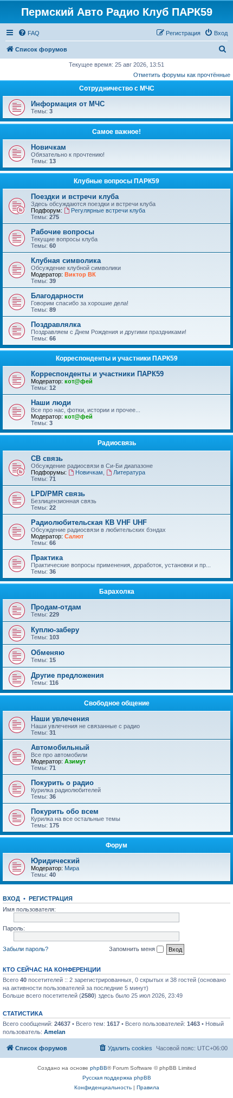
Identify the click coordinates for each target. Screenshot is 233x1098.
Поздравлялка (56, 324)
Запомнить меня (133, 949)
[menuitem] (29, 33)
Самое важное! (116, 132)
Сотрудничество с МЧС (116, 88)
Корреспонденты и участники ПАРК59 (117, 358)
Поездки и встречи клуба (75, 196)
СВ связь (47, 458)
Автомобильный (60, 747)
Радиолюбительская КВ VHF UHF (89, 522)
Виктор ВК (80, 274)
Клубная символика (66, 260)
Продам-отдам (56, 607)
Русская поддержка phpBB (116, 1078)
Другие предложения (67, 675)
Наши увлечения (60, 719)
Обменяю (47, 652)
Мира (71, 868)
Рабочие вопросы (62, 232)
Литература (129, 472)
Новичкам (48, 147)
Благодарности (57, 296)
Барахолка (116, 591)
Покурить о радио (62, 783)
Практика (47, 558)
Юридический (55, 861)
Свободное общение (117, 703)
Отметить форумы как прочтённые (181, 75)
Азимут (75, 761)
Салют (73, 536)
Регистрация (51, 898)
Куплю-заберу (55, 630)
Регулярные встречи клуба (108, 210)
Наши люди (51, 403)
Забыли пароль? (25, 949)
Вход (11, 898)
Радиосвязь (117, 443)
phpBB (98, 1068)
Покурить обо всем (65, 811)
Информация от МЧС (68, 104)
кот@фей (78, 381)
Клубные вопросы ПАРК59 (116, 181)
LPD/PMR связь (58, 494)
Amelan (55, 1032)
